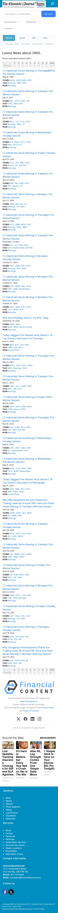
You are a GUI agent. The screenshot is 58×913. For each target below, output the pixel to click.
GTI (25, 204)
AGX (11, 554)
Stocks (22, 38)
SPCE (15, 144)
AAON (12, 80)
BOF (17, 345)
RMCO (20, 536)
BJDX (12, 345)
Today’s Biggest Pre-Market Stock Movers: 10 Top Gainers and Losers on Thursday (27, 337)
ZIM (14, 388)
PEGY (10, 388)
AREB (18, 80)
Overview (8, 44)
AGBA (18, 513)
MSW (10, 144)
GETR (29, 448)
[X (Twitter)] (18, 719)
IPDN (21, 245)
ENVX (23, 427)
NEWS (12, 324)
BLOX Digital (40, 909)
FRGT (28, 266)
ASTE (12, 448)
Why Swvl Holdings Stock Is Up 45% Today (25, 317)
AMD (12, 489)
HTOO (17, 101)
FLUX (22, 121)
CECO (18, 533)
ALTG (12, 224)
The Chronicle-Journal (20, 904)
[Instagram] (39, 719)
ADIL (12, 660)
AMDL (17, 489)
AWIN (12, 595)
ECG (11, 142)
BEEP (12, 183)
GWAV (29, 365)
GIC (9, 450)
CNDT (17, 448)
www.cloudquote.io (29, 701)
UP (23, 124)
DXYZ (15, 663)
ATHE (22, 660)
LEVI (15, 347)
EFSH (23, 266)
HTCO (22, 142)
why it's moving (25, 327)
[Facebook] (25, 719)
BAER (17, 266)
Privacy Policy (47, 707)
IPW (27, 636)
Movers (11, 165)
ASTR (17, 406)
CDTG (18, 468)
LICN (26, 450)
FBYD (28, 427)
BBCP (23, 224)
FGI (21, 204)
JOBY (23, 101)
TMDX (15, 491)
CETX (28, 489)
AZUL (12, 162)
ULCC (10, 309)
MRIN (14, 515)
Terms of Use (6, 906)
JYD (16, 165)
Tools (45, 38)
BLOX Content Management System (21, 909)
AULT (17, 386)
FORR (21, 183)
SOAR (10, 248)
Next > (52, 64)
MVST (26, 245)
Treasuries (49, 44)
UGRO (14, 536)
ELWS (16, 142)
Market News (19, 248)
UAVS (10, 103)
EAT (9, 515)
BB (27, 660)
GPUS (28, 121)
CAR (11, 427)
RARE (10, 663)
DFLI (11, 101)
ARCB (29, 513)
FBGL (22, 162)
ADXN (12, 513)
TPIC (9, 186)
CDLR (18, 365)
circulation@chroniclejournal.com (25, 877)
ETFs (34, 38)
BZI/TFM (22, 165)
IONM (10, 347)
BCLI (23, 489)
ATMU (23, 406)
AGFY (12, 266)
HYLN (28, 142)
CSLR (29, 224)
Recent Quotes (10, 22)
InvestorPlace (13, 350)
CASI (21, 345)
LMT (28, 101)
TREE (19, 515)
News (17, 44)
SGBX (10, 557)
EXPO (21, 574)
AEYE (17, 660)
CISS (17, 121)
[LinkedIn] (32, 719)
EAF (17, 162)
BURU (12, 365)
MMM (15, 557)
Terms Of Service (31, 710)
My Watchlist (31, 22)
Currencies (25, 44)
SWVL (24, 83)
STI (21, 186)
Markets (9, 38)
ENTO (27, 345)
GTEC (24, 365)
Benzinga (11, 83)
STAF (22, 309)
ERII (16, 183)
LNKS (15, 103)
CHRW (17, 427)
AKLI (24, 513)
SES (9, 536)
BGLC (12, 121)
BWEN (17, 554)
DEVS (30, 80)
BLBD (24, 80)
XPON (16, 309)
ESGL (22, 636)
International (37, 44)
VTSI (15, 639)
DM (20, 663)
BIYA (17, 204)
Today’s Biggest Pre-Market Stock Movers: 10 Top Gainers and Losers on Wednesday (27, 481)
